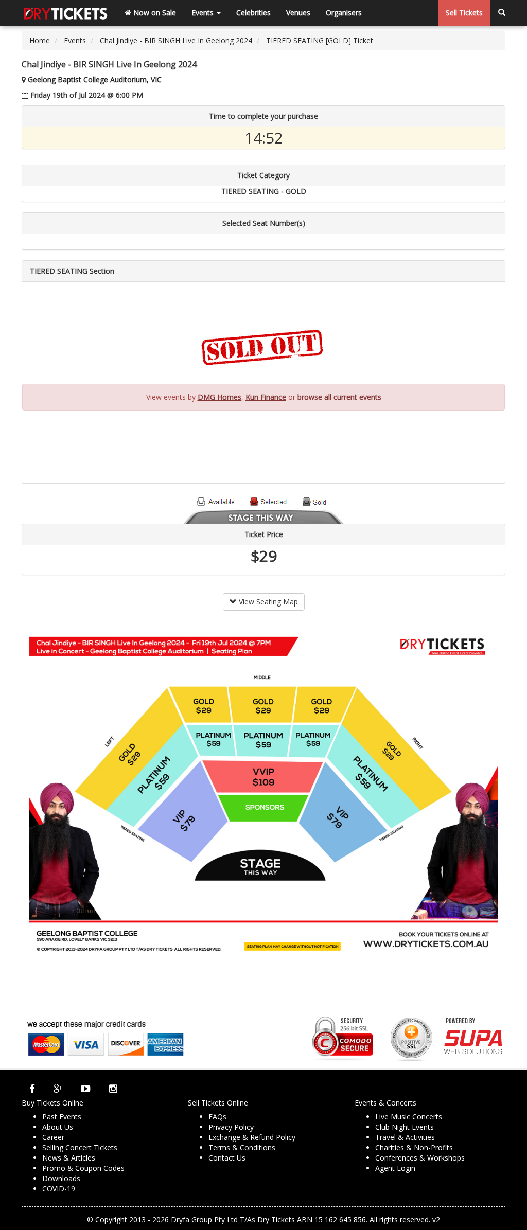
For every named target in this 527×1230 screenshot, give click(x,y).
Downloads (61, 1178)
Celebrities (253, 12)
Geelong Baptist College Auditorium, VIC (95, 79)
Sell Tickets (464, 12)
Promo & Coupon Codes (83, 1168)
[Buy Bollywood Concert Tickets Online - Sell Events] (65, 13)
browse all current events (339, 397)
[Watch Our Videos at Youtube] (85, 1088)
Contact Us (226, 1158)
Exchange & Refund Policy (251, 1137)
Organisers (344, 12)
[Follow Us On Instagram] (113, 1088)
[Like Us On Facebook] (32, 1088)
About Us (57, 1127)
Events (203, 12)
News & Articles (68, 1158)
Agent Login (395, 1168)
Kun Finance (265, 397)
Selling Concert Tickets (79, 1147)
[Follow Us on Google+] (58, 1088)
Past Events (61, 1116)
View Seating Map (267, 602)
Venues (298, 12)
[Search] (501, 13)
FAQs (217, 1116)
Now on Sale (153, 12)
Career (53, 1137)
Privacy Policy (231, 1127)
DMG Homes (219, 397)
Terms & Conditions (241, 1147)
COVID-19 (58, 1188)
